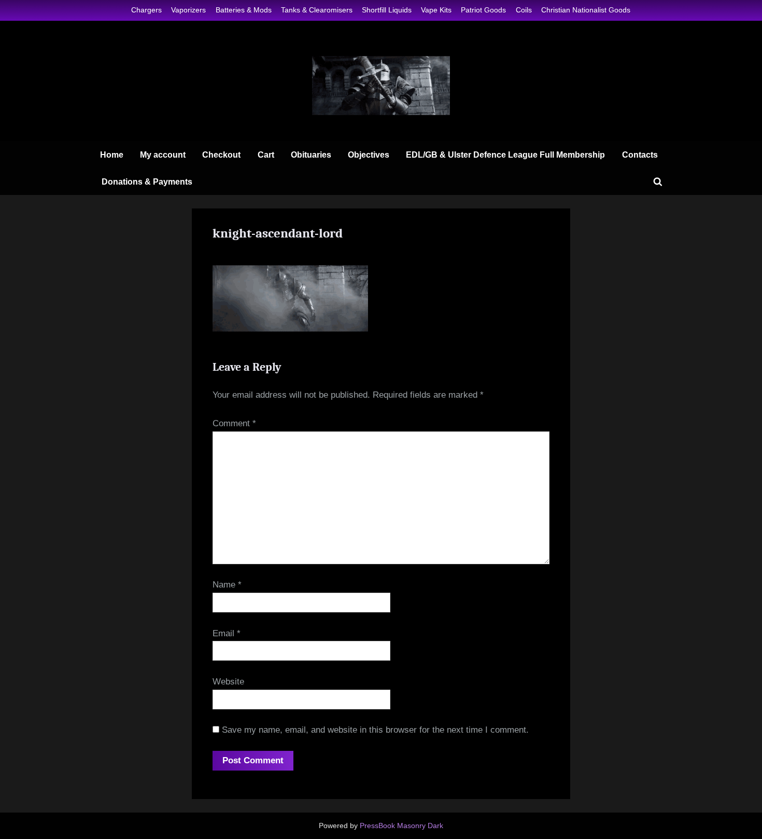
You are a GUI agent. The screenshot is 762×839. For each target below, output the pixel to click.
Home (111, 154)
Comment (234, 423)
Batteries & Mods (244, 10)
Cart (266, 154)
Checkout (221, 154)
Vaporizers (188, 10)
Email (227, 633)
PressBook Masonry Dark (401, 826)
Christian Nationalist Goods (585, 10)
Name (227, 585)
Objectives (368, 154)
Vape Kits (436, 10)
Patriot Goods (483, 10)
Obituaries (311, 154)
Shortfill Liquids (387, 10)
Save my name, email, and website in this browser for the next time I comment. (375, 730)
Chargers (146, 10)
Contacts (640, 154)
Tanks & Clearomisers (316, 10)
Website (228, 682)
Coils (524, 10)
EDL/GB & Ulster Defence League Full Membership (505, 154)
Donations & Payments (147, 181)
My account (163, 154)
